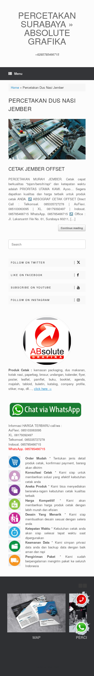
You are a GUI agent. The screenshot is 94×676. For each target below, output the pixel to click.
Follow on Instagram (30, 300)
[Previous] (80, 586)
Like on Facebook (27, 275)
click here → (43, 388)
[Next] (85, 586)
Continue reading (72, 228)
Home (15, 87)
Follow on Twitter (28, 262)
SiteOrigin (53, 667)
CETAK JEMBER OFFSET (36, 168)
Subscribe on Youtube (31, 287)
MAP (36, 637)
